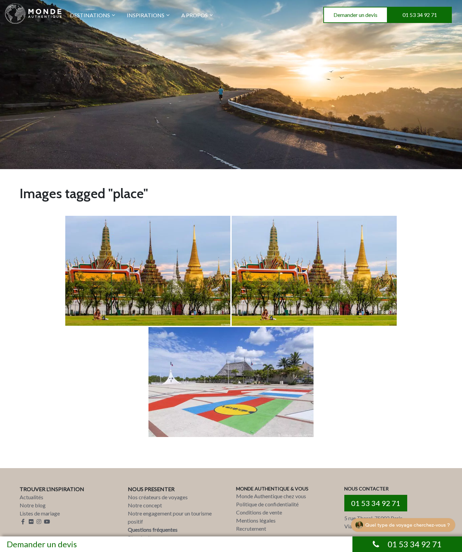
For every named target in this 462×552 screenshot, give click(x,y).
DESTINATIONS (90, 15)
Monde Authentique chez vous (271, 496)
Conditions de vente (259, 512)
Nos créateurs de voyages (158, 497)
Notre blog (33, 505)
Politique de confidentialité (267, 504)
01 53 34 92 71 (419, 15)
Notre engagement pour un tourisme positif (170, 517)
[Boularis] (231, 382)
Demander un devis (355, 15)
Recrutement (251, 528)
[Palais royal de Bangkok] (147, 271)
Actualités (31, 497)
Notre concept (145, 505)
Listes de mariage (40, 513)
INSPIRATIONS (145, 15)
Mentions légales (256, 520)
